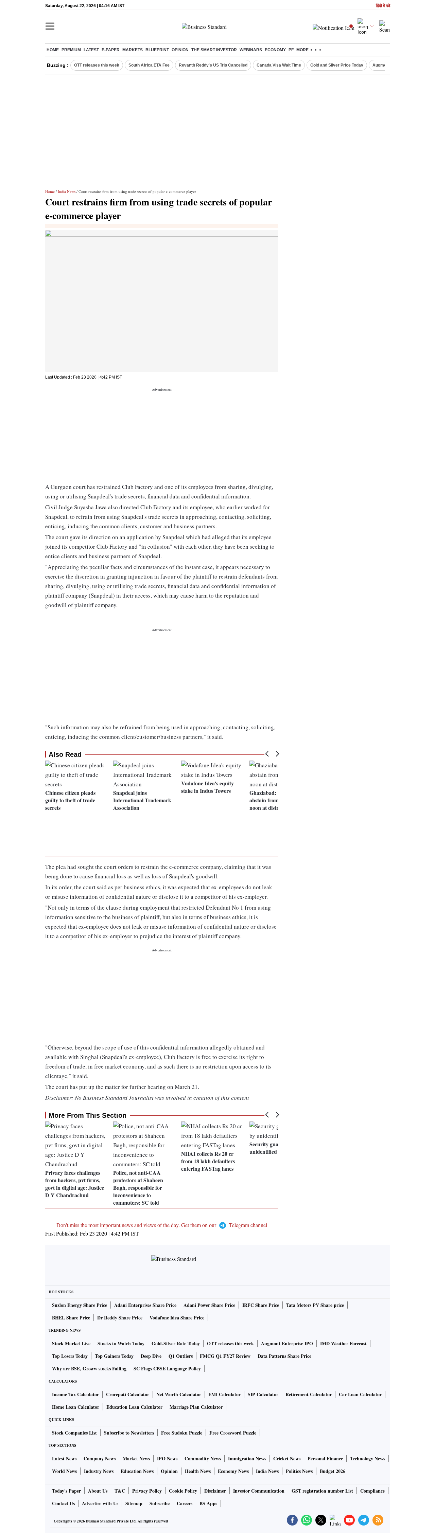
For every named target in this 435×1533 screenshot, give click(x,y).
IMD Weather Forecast (343, 1343)
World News (64, 1471)
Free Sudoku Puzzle (181, 1432)
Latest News (64, 1458)
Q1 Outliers (181, 1355)
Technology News (367, 1458)
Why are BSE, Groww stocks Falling (89, 1368)
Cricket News (286, 1458)
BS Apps (208, 1503)
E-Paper (111, 50)
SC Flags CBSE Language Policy (167, 1368)
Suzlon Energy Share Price (79, 1305)
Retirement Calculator (308, 1394)
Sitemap (133, 1503)
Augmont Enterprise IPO (287, 1343)
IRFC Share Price (260, 1305)
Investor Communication (258, 1490)
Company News (100, 1458)
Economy (275, 50)
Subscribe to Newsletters (129, 1432)
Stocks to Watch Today (121, 1343)
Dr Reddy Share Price (119, 1317)
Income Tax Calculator (75, 1394)
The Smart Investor (214, 50)
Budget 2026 (332, 1471)
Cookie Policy (183, 1490)
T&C (120, 1490)
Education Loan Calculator (134, 1406)
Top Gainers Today (114, 1355)
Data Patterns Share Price (284, 1355)
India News (66, 191)
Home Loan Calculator (75, 1406)
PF (291, 50)
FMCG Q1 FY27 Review (225, 1355)
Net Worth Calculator (178, 1394)
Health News (198, 1471)
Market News (136, 1458)
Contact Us (63, 1503)
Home (53, 50)
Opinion (180, 50)
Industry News (99, 1471)
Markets (132, 50)
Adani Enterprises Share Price (145, 1305)
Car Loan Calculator (360, 1394)
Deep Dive (151, 1355)
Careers (184, 1503)
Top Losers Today (70, 1355)
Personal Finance (325, 1458)
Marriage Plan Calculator (196, 1406)
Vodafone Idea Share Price (177, 1317)
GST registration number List (322, 1490)
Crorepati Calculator (127, 1394)
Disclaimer (215, 1490)
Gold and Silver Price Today (336, 65)
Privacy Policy (147, 1490)
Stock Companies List (74, 1432)
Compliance (372, 1490)
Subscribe (160, 1503)
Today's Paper (66, 1490)
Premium (71, 50)
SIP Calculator (263, 1394)
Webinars (251, 50)
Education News (137, 1471)
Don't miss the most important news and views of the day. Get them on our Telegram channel (161, 1224)
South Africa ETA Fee (149, 65)
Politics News (299, 1471)
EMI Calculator (224, 1394)
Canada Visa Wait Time (279, 65)
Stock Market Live (71, 1343)
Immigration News (247, 1458)
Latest (91, 50)
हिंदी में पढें (383, 5)
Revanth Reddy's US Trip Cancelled (213, 65)
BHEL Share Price (71, 1317)
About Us (97, 1490)
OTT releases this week (96, 65)
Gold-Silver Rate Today (176, 1343)
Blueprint (157, 50)
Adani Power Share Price (209, 1305)
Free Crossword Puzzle (232, 1432)
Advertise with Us (100, 1503)
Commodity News (203, 1458)
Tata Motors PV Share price (315, 1305)
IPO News (167, 1458)
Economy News (233, 1471)
